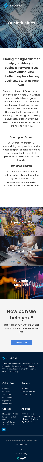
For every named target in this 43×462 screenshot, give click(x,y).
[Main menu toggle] (36, 5)
